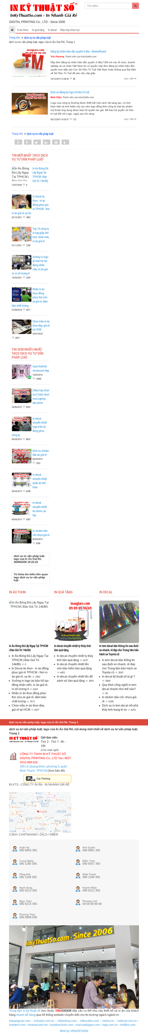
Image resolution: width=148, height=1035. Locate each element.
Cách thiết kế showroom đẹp (40, 368)
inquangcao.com (19, 1020)
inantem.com (17, 1024)
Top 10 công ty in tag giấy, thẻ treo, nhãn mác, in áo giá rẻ (40, 235)
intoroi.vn (108, 1020)
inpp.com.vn (110, 1024)
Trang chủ (14, 37)
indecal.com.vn (127, 1020)
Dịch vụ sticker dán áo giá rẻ (40, 453)
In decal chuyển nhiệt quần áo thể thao (39, 481)
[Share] (18, 142)
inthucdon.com (89, 1020)
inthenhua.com (67, 1020)
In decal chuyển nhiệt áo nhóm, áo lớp (39, 509)
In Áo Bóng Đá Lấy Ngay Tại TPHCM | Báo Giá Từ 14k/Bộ (40, 174)
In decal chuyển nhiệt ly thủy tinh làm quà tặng (72, 648)
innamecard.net (38, 1024)
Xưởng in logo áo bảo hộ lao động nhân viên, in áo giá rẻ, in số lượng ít (30, 685)
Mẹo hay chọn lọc (70, 30)
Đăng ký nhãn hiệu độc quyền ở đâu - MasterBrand (78, 51)
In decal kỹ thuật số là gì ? (118, 676)
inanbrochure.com (61, 1024)
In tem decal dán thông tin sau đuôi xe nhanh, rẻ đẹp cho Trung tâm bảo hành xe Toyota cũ (119, 650)
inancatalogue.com (87, 1024)
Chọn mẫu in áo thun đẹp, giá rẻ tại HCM (41, 325)
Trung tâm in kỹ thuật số (24, 1010)
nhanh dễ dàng (26, 1014)
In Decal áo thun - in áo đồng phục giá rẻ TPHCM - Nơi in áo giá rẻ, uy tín (30, 672)
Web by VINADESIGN (74, 1030)
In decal (52, 30)
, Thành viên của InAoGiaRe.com (73, 56)
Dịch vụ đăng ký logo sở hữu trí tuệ (70, 92)
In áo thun (22, 30)
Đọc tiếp (129, 79)
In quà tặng (38, 30)
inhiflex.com (127, 1024)
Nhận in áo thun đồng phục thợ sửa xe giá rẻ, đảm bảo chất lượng (29, 697)
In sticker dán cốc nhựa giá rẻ (40, 533)
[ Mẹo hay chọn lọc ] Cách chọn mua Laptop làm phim (40, 396)
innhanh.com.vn (44, 1020)
